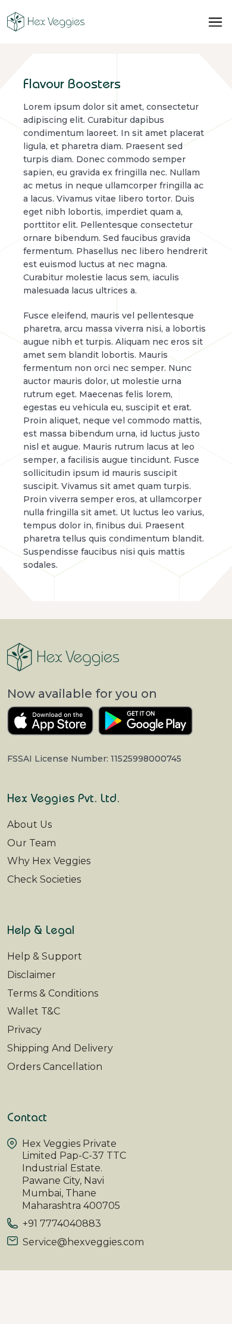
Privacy (24, 1029)
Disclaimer (31, 974)
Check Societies (44, 879)
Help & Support (44, 956)
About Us (29, 824)
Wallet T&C (33, 1011)
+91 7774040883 (62, 1223)
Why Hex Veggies (48, 861)
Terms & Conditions (52, 993)
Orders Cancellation (54, 1066)
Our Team (31, 843)
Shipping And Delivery (60, 1048)
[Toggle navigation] (215, 22)
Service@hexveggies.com (83, 1242)
